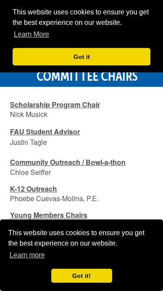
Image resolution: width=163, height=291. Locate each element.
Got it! (81, 275)
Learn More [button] (31, 34)
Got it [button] (81, 56)
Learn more (27, 255)
